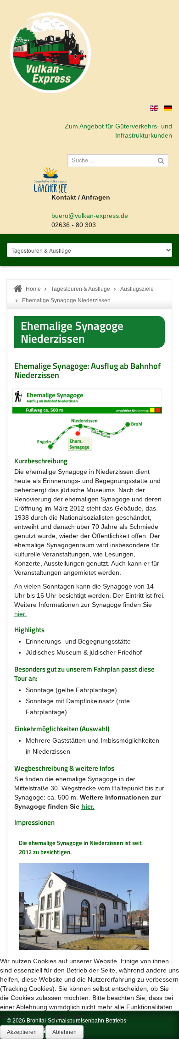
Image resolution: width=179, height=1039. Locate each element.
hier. (20, 613)
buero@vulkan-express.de (89, 215)
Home (33, 289)
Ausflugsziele (137, 289)
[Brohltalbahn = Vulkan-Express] (50, 52)
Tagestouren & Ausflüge (80, 289)
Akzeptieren (22, 1032)
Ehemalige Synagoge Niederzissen (72, 332)
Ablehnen (64, 1032)
